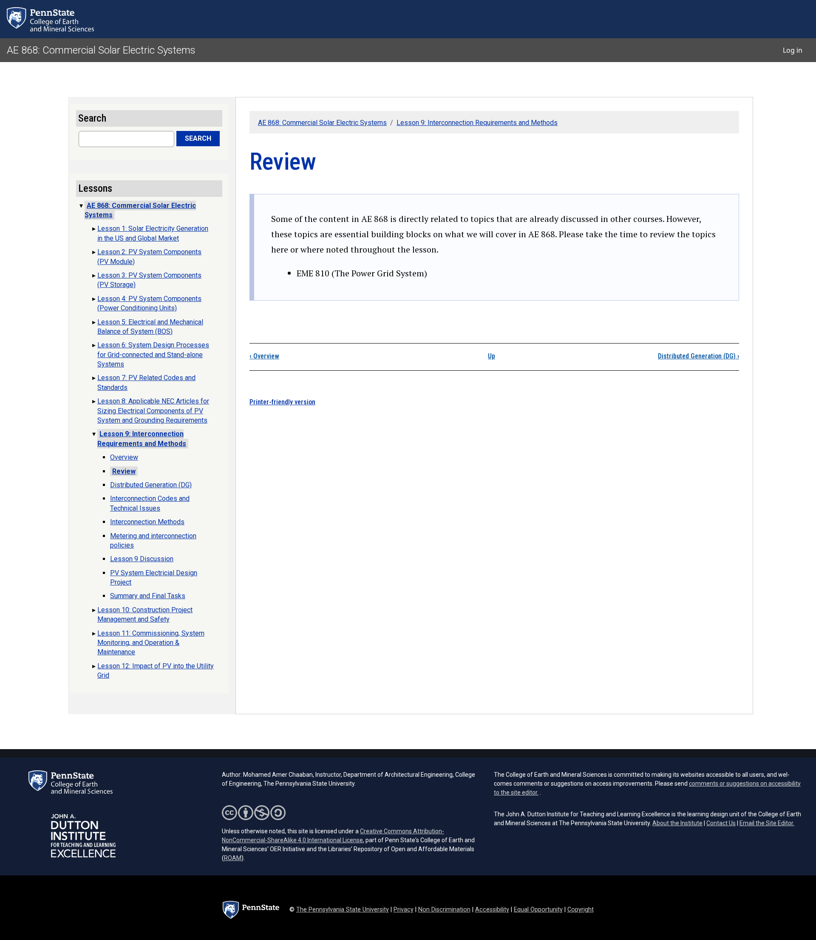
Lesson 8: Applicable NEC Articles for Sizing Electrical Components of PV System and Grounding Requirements (153, 410)
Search (198, 138)
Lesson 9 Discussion (141, 559)
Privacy (404, 909)
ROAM (232, 858)
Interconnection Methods (147, 522)
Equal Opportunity (538, 909)
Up (491, 356)
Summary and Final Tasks (147, 596)
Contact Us (721, 823)
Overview (264, 356)
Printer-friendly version (282, 402)
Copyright (580, 909)
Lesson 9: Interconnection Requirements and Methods (477, 123)
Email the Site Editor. (767, 823)
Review (124, 471)
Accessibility (492, 909)
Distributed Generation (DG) (698, 356)
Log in (792, 50)
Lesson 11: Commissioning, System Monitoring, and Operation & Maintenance (150, 642)
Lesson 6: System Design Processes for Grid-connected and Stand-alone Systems (153, 354)
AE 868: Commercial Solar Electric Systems (101, 50)
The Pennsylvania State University (342, 909)
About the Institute (677, 823)
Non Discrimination (444, 909)
